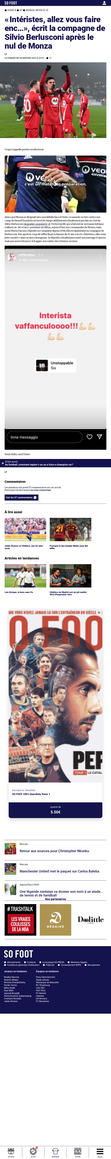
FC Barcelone (42, 1001)
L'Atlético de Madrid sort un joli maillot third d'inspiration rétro (69, 566)
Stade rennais (42, 980)
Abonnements (14, 962)
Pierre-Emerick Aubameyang (17, 996)
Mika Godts (9, 988)
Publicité (50, 965)
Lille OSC (40, 988)
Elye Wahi (8, 990)
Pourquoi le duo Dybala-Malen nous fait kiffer (70, 520)
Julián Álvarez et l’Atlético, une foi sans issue (24, 520)
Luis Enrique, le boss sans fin (19, 565)
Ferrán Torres (10, 985)
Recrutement (94, 965)
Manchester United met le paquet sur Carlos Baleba (30, 862)
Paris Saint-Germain (45, 977)
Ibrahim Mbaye (11, 980)
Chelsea (40, 996)
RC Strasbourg (43, 985)
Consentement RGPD (71, 965)
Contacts (31, 962)
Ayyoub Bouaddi (12, 993)
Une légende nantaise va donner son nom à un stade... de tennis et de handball (44, 882)
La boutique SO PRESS (53, 962)
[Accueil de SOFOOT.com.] (18, 3)
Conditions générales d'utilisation (23, 965)
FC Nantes (41, 993)
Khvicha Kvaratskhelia (14, 982)
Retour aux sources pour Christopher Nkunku (28, 841)
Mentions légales (79, 962)
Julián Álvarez (10, 1001)
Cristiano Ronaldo (12, 998)
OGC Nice (40, 990)
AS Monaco (41, 998)
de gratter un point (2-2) (37, 224)
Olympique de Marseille (47, 982)
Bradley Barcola (11, 977)
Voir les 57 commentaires (19, 497)
